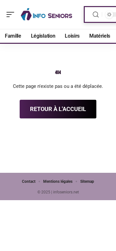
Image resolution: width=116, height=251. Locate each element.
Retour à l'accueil (58, 109)
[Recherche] (95, 15)
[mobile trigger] (11, 14)
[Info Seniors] (46, 14)
